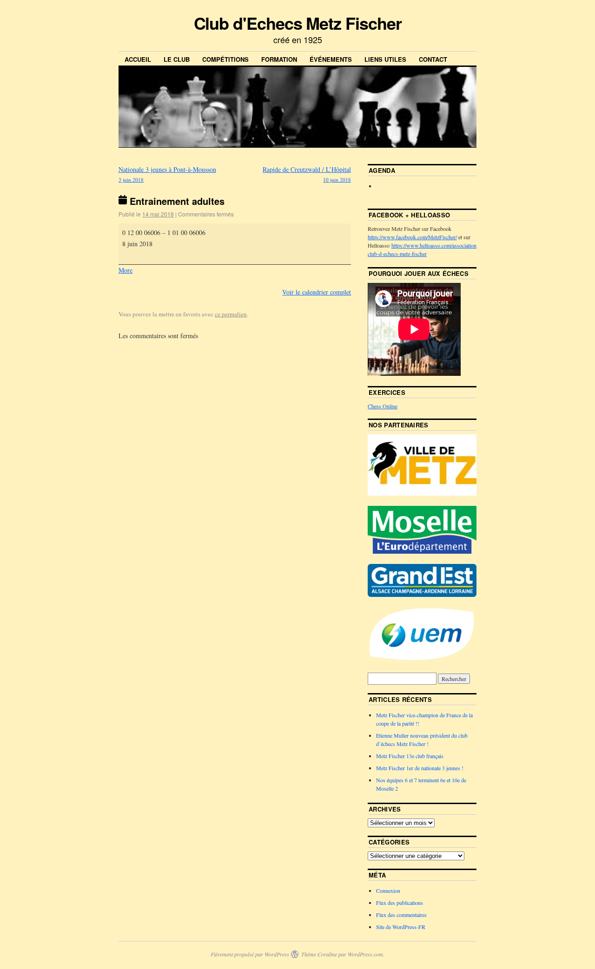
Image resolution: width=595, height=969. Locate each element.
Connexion (388, 890)
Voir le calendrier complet (316, 292)
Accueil (138, 59)
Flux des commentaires (401, 914)
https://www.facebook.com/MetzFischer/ (412, 237)
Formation (279, 59)
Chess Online (382, 406)
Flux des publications (399, 902)
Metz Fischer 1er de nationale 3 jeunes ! (419, 768)
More (125, 270)
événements (331, 59)
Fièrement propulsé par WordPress (250, 954)
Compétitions (225, 59)
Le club (177, 59)
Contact (433, 59)
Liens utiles (385, 59)
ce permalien (231, 314)
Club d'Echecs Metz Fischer (298, 23)
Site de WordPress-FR (400, 926)
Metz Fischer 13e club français (409, 755)
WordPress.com (365, 954)
